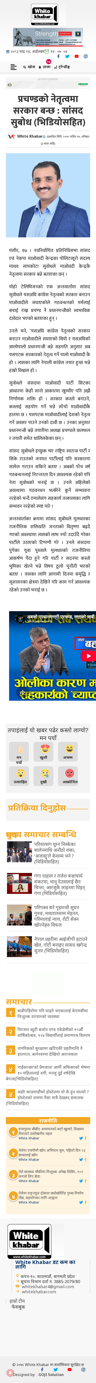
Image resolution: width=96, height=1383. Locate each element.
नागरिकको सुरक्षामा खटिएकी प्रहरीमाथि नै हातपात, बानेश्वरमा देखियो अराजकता (49, 1051)
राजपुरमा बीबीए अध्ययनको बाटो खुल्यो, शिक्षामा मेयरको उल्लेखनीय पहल (51, 1131)
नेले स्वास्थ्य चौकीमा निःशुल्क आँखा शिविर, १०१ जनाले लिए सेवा (51, 1174)
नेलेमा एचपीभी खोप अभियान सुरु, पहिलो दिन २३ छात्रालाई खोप (52, 1152)
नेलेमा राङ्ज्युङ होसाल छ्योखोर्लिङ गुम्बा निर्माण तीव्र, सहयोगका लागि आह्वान (51, 1195)
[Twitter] (67, 56)
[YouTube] (76, 56)
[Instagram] (85, 56)
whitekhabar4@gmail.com (48, 1286)
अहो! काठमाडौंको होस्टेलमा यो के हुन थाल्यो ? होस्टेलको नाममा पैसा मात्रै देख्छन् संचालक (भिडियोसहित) (47, 1097)
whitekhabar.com (39, 1291)
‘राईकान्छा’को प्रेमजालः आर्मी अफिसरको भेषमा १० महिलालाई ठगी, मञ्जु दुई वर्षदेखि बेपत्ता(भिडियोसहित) (48, 1072)
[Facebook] (58, 56)
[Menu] (13, 66)
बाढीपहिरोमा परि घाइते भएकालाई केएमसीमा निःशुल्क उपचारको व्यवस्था (52, 1013)
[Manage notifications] (10, 1372)
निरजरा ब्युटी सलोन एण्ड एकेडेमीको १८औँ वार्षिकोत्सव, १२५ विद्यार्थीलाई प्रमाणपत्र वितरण (53, 1032)
